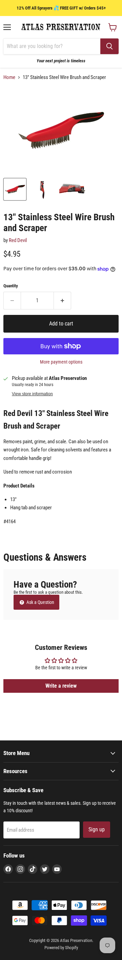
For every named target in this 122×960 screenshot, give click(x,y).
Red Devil (18, 240)
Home (9, 77)
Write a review (61, 686)
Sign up (96, 829)
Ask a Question (39, 602)
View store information (32, 393)
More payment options (61, 362)
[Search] (109, 46)
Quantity (10, 285)
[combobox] (51, 46)
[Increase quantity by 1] (62, 300)
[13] (15, 189)
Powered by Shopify (61, 947)
